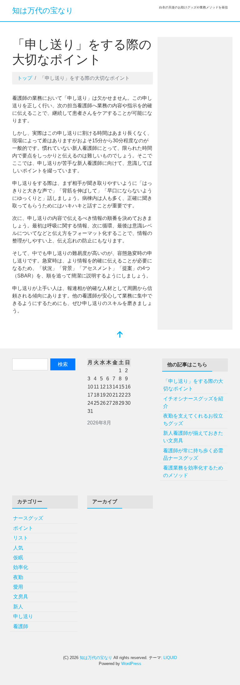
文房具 (20, 596)
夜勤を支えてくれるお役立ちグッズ (193, 419)
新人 (18, 606)
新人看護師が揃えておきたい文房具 (193, 436)
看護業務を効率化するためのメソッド (193, 471)
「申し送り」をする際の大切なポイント (193, 384)
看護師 (20, 626)
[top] (120, 335)
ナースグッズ (28, 518)
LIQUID (170, 657)
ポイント (23, 528)
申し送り (23, 616)
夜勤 (18, 577)
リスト (20, 537)
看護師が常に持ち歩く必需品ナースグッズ (193, 454)
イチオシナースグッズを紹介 (193, 402)
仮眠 (18, 557)
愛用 (18, 587)
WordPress (131, 663)
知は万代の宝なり (42, 10)
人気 (18, 548)
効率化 (20, 567)
